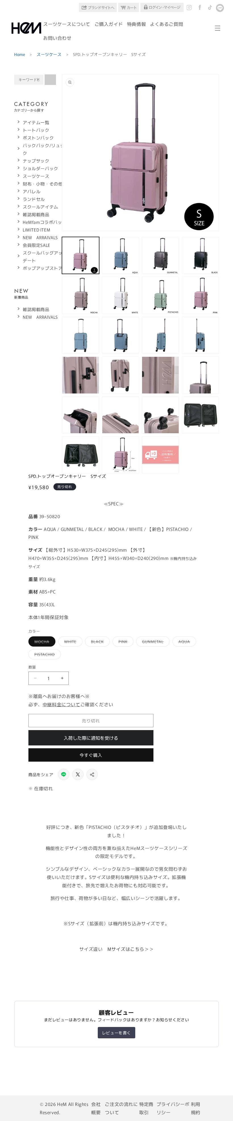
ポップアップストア (43, 268)
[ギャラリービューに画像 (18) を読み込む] (120, 415)
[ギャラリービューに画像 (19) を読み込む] (160, 415)
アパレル (31, 191)
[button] (217, 28)
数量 (32, 667)
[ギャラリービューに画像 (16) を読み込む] (200, 375)
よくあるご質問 (166, 23)
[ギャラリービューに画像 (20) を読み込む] (200, 415)
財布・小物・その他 (43, 184)
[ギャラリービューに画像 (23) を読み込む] (160, 454)
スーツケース (49, 54)
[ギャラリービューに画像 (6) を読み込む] (120, 295)
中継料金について (61, 704)
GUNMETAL (155, 642)
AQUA (186, 642)
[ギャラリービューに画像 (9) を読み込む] (80, 335)
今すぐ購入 (91, 755)
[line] (63, 774)
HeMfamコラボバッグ (44, 222)
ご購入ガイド (109, 23)
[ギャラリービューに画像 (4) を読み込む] (200, 255)
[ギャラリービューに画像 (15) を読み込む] (160, 375)
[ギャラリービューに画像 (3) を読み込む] (160, 255)
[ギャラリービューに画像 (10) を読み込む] (120, 335)
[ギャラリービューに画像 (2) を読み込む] (120, 255)
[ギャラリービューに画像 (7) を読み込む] (160, 295)
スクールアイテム (40, 207)
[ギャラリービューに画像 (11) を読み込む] (160, 335)
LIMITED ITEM (36, 230)
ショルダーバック (40, 168)
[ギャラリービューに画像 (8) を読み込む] (200, 295)
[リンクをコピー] (92, 774)
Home (19, 54)
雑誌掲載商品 (36, 214)
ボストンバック (38, 138)
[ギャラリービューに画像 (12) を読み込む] (200, 335)
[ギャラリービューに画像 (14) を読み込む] (120, 375)
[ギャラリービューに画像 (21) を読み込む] (80, 454)
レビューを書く (116, 1032)
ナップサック (36, 161)
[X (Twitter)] (78, 774)
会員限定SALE (36, 245)
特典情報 (136, 23)
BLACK (99, 642)
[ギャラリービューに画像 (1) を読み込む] (80, 255)
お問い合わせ (57, 37)
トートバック (36, 130)
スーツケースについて (66, 23)
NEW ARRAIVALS (40, 237)
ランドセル (34, 199)
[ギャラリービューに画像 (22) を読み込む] (120, 454)
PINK (125, 642)
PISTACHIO (46, 655)
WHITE (72, 642)
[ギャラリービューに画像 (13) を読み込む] (80, 375)
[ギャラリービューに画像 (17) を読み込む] (80, 415)
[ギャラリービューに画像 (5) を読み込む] (80, 295)
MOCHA (43, 642)
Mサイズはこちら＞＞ (130, 948)
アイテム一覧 (36, 122)
